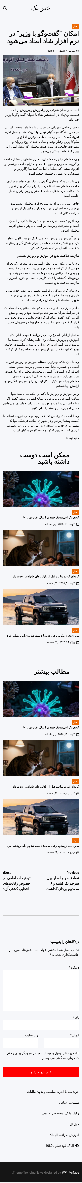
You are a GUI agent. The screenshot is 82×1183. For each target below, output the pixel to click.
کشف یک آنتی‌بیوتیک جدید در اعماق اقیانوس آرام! (51, 517)
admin (51, 50)
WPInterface (70, 1172)
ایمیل (74, 1035)
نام (76, 1017)
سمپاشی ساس (69, 1102)
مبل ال (74, 1124)
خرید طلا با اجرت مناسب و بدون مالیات (53, 1092)
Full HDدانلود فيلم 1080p (62, 1146)
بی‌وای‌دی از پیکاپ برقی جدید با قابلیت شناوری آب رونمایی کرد (43, 635)
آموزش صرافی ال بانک (64, 1135)
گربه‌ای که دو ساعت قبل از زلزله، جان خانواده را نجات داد (46, 576)
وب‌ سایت (31, 1035)
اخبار (75, 26)
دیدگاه (74, 967)
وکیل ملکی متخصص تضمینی (60, 1113)
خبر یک (40, 7)
